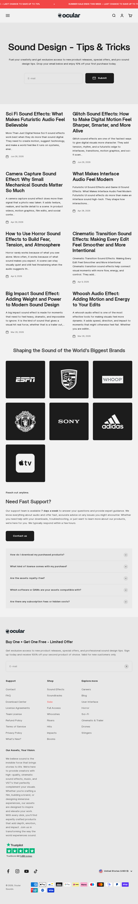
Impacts (52, 733)
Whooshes (53, 714)
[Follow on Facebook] (8, 871)
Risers (50, 720)
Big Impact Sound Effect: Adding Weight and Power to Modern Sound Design (33, 299)
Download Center (16, 702)
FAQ (8, 695)
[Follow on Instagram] (17, 871)
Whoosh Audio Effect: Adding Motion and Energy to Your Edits (101, 299)
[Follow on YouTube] (26, 871)
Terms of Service (16, 726)
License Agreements (18, 708)
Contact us (20, 536)
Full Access (54, 708)
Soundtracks (54, 695)
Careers (86, 689)
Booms (51, 739)
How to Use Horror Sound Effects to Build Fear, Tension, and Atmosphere (33, 239)
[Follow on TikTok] (35, 871)
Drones (86, 726)
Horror (85, 708)
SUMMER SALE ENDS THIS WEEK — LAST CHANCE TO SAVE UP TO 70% (100, 4)
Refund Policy (14, 720)
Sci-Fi (85, 714)
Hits (49, 726)
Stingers (87, 733)
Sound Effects (55, 689)
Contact (11, 689)
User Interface (90, 702)
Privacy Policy (14, 733)
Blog (84, 695)
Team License (14, 714)
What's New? (13, 739)
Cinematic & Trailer (93, 720)
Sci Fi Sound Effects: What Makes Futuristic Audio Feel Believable (35, 120)
